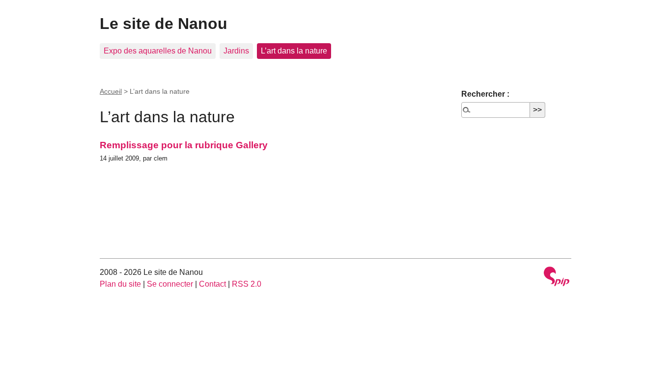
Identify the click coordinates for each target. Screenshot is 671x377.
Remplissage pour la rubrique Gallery (184, 145)
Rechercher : (485, 94)
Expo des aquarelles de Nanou (158, 51)
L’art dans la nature (294, 51)
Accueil (111, 91)
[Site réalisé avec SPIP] (556, 278)
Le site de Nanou (163, 23)
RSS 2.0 (246, 284)
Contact (212, 284)
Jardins (236, 51)
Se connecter (170, 284)
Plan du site (120, 284)
